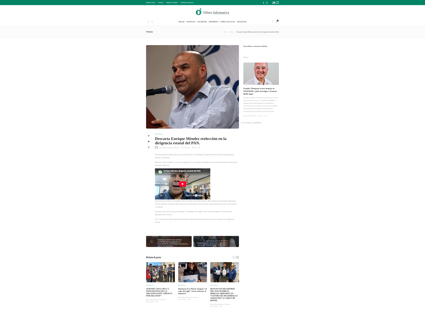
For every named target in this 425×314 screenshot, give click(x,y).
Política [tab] (245, 57)
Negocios (242, 22)
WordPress (257, 123)
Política (232, 32)
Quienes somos (150, 2)
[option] (160, 282)
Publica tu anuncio (172, 2)
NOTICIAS (190, 22)
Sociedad (202, 22)
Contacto (161, 2)
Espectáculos (227, 22)
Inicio (225, 32)
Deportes (213, 22)
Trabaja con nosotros (187, 2)
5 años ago (176, 147)
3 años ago (163, 299)
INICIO (181, 22)
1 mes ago (260, 115)
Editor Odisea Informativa (166, 147)
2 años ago (195, 297)
